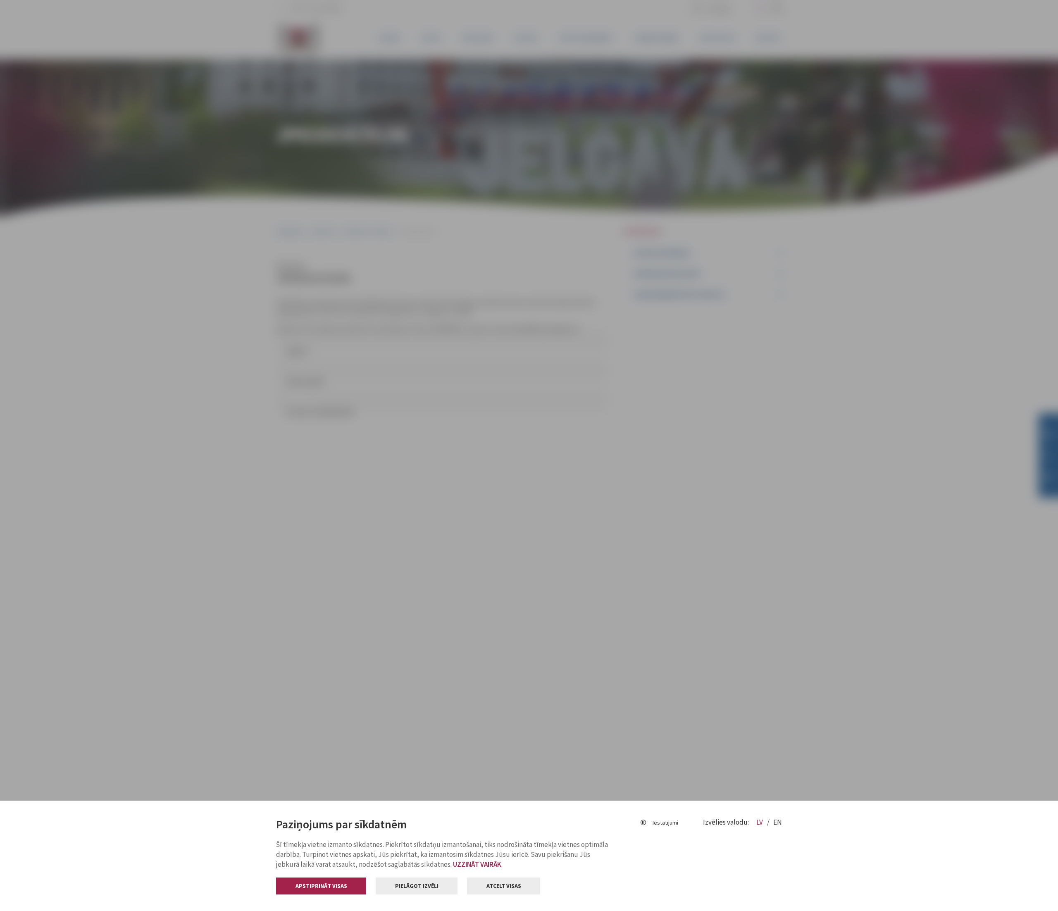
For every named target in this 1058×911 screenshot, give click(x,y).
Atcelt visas (503, 886)
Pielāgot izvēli (416, 886)
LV (760, 822)
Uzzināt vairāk (477, 864)
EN (777, 822)
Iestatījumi (665, 822)
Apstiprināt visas (321, 886)
